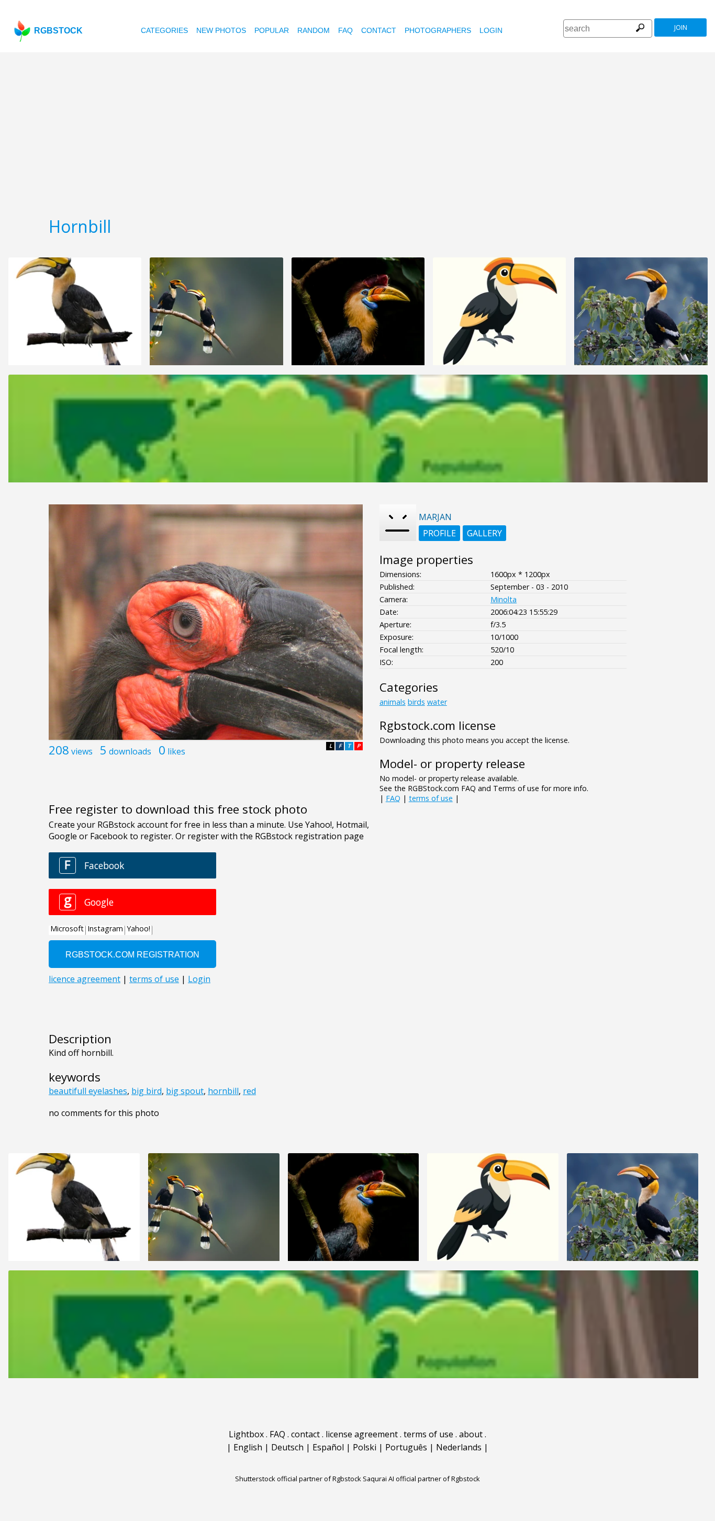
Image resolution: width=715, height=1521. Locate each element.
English (247, 1447)
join (680, 27)
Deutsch (287, 1447)
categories (164, 30)
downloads (130, 751)
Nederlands (459, 1447)
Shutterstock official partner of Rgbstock (298, 1478)
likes (176, 751)
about (471, 1434)
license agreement (362, 1434)
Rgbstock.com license (437, 725)
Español (328, 1447)
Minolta (503, 599)
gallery (484, 533)
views (82, 751)
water (437, 702)
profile (439, 533)
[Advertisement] (357, 131)
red (249, 1091)
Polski (364, 1447)
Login (490, 30)
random (313, 30)
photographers (438, 30)
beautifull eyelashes (88, 1091)
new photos (221, 30)
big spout (185, 1091)
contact (378, 30)
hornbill (223, 1091)
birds (416, 702)
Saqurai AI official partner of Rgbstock (421, 1478)
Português (406, 1447)
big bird (146, 1091)
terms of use (431, 798)
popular (271, 30)
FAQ (345, 30)
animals (392, 702)
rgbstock (58, 30)
